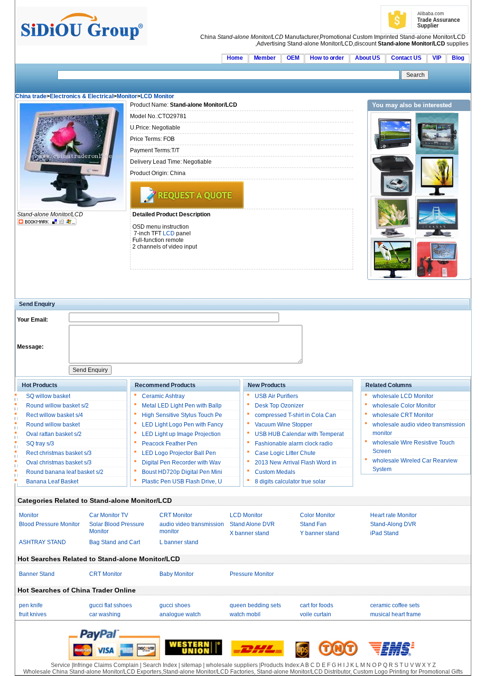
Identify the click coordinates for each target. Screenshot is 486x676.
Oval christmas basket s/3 (59, 462)
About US (367, 58)
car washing (105, 614)
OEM (293, 58)
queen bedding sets (255, 605)
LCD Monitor (157, 96)
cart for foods (316, 605)
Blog (458, 58)
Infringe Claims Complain (106, 665)
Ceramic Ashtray (163, 396)
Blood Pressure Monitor (49, 524)
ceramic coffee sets (395, 605)
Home (235, 58)
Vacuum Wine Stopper (283, 424)
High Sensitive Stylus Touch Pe (182, 415)
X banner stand (249, 533)
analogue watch (180, 614)
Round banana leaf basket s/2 (64, 472)
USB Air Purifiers (276, 396)
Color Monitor (317, 515)
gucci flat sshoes (110, 605)
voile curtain (315, 614)
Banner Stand (37, 574)
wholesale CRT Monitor (403, 415)
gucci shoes (174, 605)
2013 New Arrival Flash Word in (295, 462)
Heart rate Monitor (393, 515)
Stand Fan (313, 524)
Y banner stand (319, 533)
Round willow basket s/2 (57, 405)
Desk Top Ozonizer (279, 405)
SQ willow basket (48, 396)
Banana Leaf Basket (52, 481)
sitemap (191, 665)
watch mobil (245, 614)
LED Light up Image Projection (182, 434)
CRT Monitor (175, 515)
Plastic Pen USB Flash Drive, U (182, 481)
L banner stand (178, 542)
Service (60, 665)
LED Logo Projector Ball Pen (179, 453)
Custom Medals (275, 472)
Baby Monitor (176, 574)
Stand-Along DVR (393, 524)
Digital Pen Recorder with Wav (182, 462)
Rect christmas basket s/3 (59, 453)
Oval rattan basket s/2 (54, 434)
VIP (436, 58)
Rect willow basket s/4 (54, 415)
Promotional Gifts (441, 671)
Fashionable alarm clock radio (294, 443)
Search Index (160, 665)
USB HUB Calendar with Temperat (299, 434)
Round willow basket (53, 424)
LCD (169, 233)
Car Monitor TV (108, 515)
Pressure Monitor (252, 574)
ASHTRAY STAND (42, 542)
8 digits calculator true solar (290, 481)
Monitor (127, 96)
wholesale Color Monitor (404, 405)
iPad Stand (384, 533)
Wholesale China (45, 671)
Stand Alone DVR (252, 524)
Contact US (406, 58)
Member (265, 58)
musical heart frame (395, 614)
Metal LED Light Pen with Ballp (182, 405)
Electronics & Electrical (81, 96)
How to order (327, 58)
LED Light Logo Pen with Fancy (183, 424)
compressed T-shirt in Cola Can (295, 415)
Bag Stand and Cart (114, 542)
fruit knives (33, 614)
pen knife (31, 605)
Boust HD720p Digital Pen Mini (183, 472)
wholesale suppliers (232, 665)
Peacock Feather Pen (169, 443)
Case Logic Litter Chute (285, 453)
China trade (31, 96)
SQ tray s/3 (40, 443)
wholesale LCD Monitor (403, 396)
